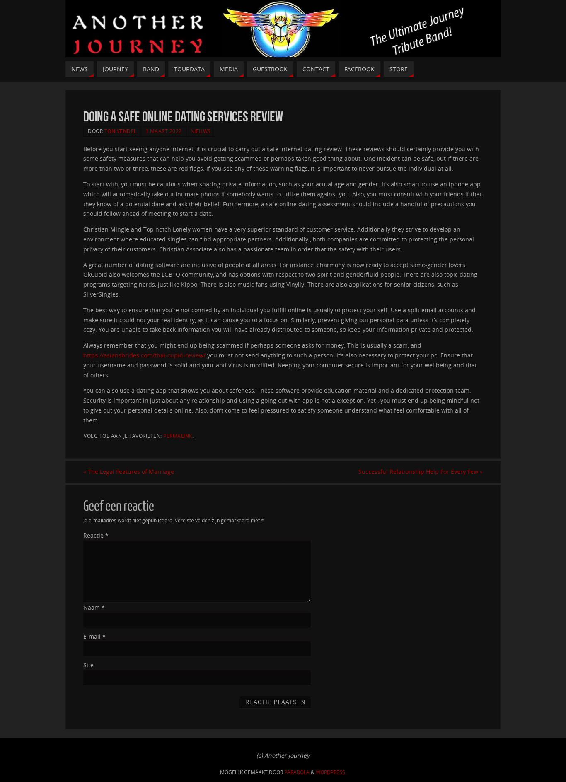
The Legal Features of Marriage (128, 471)
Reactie (96, 535)
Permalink (177, 435)
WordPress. (331, 772)
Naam (94, 607)
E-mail (94, 636)
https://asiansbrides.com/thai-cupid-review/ (144, 355)
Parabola (297, 772)
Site (88, 665)
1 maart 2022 (163, 131)
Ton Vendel (120, 131)
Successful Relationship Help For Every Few (420, 471)
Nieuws (201, 131)
